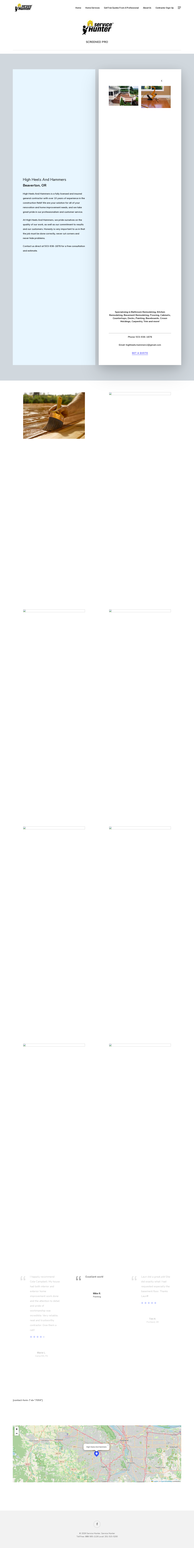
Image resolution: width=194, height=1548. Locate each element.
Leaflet (155, 1481)
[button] (179, 7)
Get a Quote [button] (140, 353)
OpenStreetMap (166, 1481)
